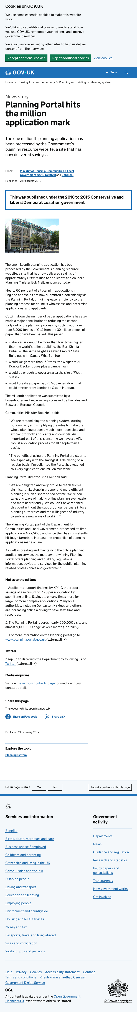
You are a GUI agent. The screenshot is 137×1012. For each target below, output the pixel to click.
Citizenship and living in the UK (27, 863)
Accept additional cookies (26, 58)
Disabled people (17, 879)
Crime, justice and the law (24, 871)
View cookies (103, 58)
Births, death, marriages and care (29, 839)
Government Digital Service (25, 983)
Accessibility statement (62, 972)
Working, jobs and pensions (25, 951)
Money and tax (16, 927)
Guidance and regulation (111, 852)
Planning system (101, 82)
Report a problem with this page (110, 787)
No (57, 787)
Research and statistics (110, 860)
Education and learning (22, 895)
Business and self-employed (25, 847)
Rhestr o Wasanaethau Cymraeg (63, 977)
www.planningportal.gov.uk (25, 639)
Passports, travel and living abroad (30, 935)
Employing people (18, 903)
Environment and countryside (26, 911)
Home (9, 82)
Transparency (103, 881)
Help (8, 972)
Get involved (102, 897)
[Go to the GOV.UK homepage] (19, 72)
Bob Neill (67, 175)
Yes (41, 787)
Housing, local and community (36, 82)
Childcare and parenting (23, 855)
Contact (89, 972)
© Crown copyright (118, 1001)
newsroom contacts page (36, 683)
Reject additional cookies (70, 58)
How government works (110, 889)
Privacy (21, 972)
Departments (103, 836)
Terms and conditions (20, 977)
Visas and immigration (21, 943)
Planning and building (72, 82)
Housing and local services (24, 919)
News (97, 844)
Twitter (10, 664)
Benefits (11, 831)
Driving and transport (20, 887)
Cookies (36, 972)
